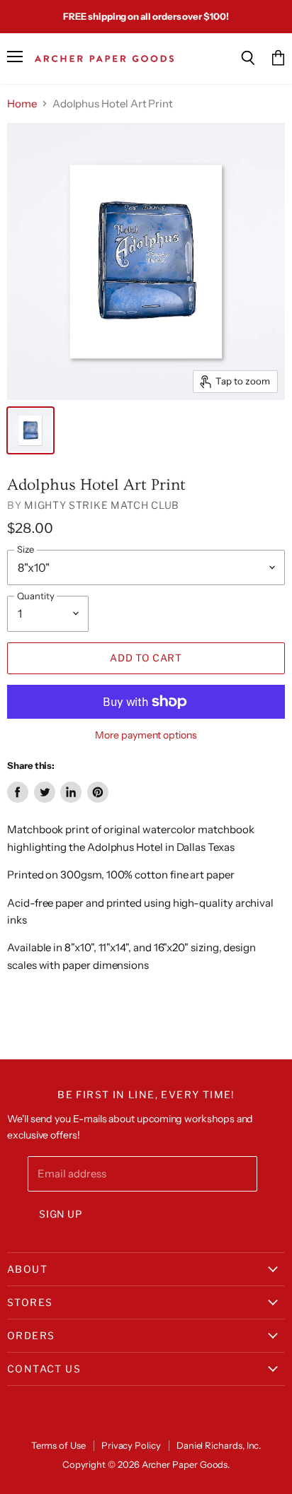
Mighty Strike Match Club (101, 505)
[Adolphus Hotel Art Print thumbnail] (30, 430)
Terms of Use (58, 1445)
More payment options (146, 735)
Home (22, 104)
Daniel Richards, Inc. (219, 1445)
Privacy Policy (131, 1445)
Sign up (60, 1214)
